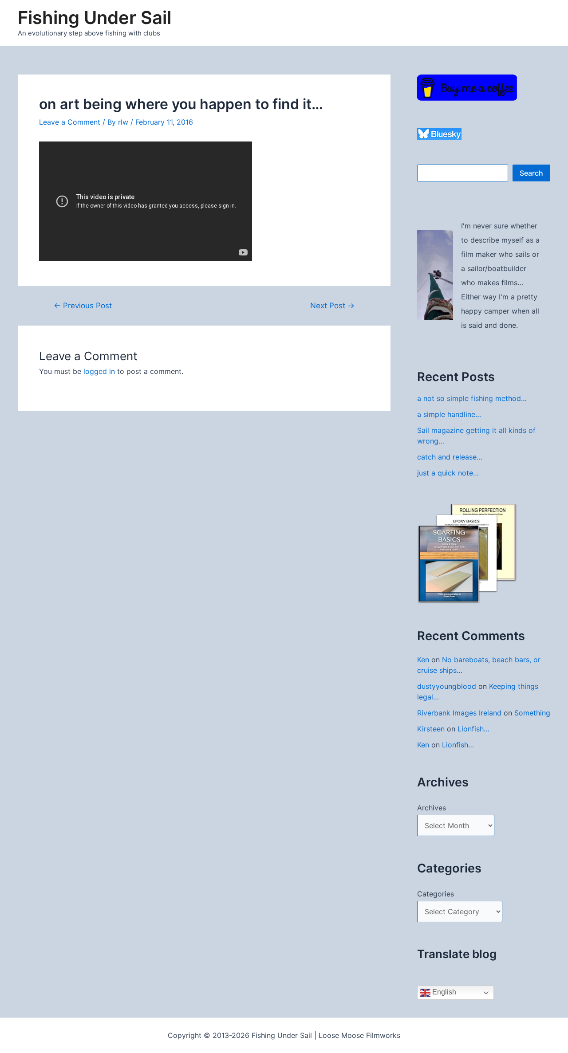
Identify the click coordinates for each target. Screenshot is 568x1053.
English (443, 992)
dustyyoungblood (446, 686)
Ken (423, 659)
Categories (435, 893)
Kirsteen (431, 728)
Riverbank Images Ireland (459, 712)
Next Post (332, 305)
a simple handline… (449, 414)
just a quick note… (448, 472)
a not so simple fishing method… (472, 398)
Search (531, 173)
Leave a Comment (69, 122)
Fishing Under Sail (94, 17)
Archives (431, 807)
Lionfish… (473, 728)
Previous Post (83, 305)
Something (532, 712)
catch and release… (449, 456)
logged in (99, 371)
